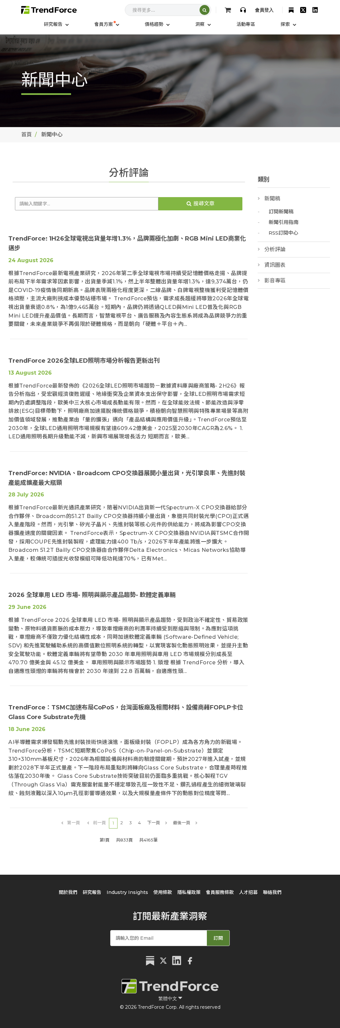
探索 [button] (286, 24)
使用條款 (162, 892)
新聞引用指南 (283, 222)
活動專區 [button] (245, 24)
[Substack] (291, 10)
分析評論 (275, 249)
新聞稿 (272, 198)
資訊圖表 (275, 265)
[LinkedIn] (315, 10)
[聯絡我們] (243, 10)
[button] (107, 24)
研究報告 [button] (54, 24)
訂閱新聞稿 (281, 211)
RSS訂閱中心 (283, 233)
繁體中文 (168, 998)
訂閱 (218, 938)
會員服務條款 (220, 892)
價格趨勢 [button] (155, 24)
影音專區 (275, 280)
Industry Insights (127, 892)
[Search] (205, 10)
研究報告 (92, 892)
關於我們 (68, 892)
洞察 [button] (200, 24)
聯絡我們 (272, 892)
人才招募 (248, 892)
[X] (303, 10)
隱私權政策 (189, 892)
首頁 (26, 134)
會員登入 (264, 10)
